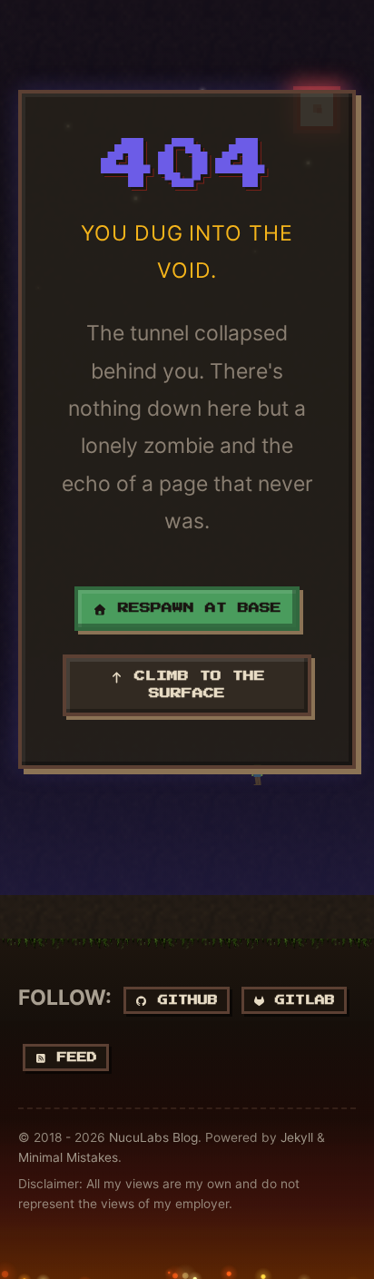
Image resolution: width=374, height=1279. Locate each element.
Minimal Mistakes (68, 1157)
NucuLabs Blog (153, 1137)
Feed (72, 1057)
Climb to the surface (194, 685)
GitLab (300, 1000)
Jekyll (296, 1137)
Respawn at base (194, 608)
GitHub (183, 1000)
